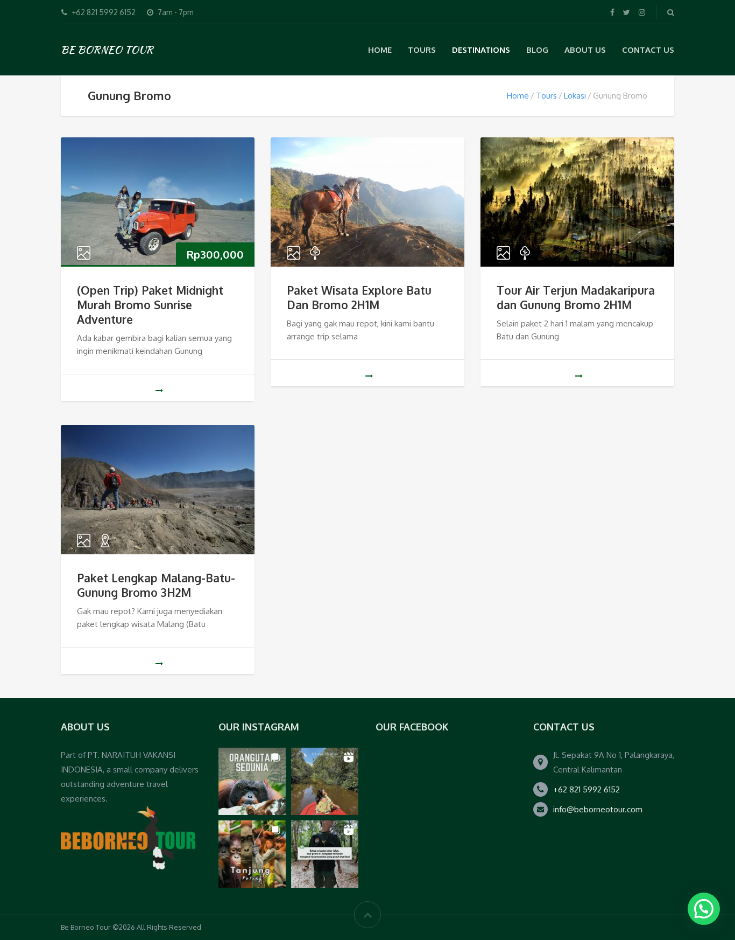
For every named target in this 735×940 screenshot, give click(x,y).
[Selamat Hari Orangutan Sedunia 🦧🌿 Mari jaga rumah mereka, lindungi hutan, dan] (252, 781)
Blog (537, 50)
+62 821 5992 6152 (586, 789)
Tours (546, 95)
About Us (585, 50)
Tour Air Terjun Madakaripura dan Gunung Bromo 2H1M (576, 297)
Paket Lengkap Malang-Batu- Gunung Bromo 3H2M (156, 585)
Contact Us (648, 50)
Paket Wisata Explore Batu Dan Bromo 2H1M (359, 297)
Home (380, 50)
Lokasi (575, 95)
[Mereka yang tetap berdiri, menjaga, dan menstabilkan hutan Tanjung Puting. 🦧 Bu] (252, 854)
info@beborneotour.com (597, 809)
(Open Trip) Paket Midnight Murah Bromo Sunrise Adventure (150, 304)
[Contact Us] (128, 837)
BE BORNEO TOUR (107, 49)
